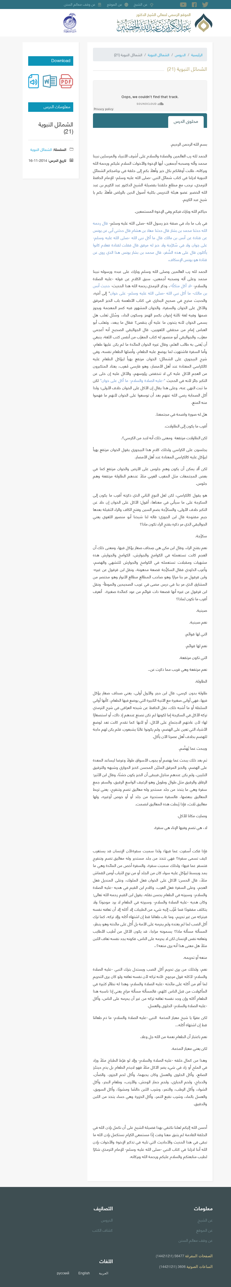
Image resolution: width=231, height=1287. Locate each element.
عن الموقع (114, 4)
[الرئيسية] (164, 21)
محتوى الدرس (186, 121)
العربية (103, 1272)
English (84, 1272)
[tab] (186, 122)
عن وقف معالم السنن (79, 4)
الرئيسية (197, 54)
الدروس (180, 54)
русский (63, 1272)
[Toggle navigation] (26, 22)
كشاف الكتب (102, 1229)
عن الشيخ (141, 4)
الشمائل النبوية (158, 54)
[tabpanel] (150, 652)
